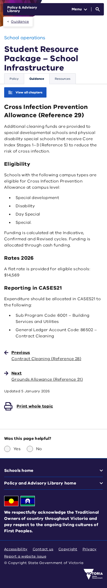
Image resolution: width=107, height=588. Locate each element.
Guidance (20, 21)
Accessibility (16, 549)
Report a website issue (25, 556)
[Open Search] (97, 9)
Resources (62, 79)
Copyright (67, 549)
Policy (14, 79)
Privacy (90, 549)
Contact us (43, 549)
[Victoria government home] (93, 574)
